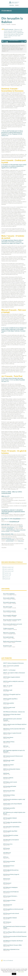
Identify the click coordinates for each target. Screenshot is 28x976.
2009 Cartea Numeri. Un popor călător (12, 945)
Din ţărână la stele (7, 645)
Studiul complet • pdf (8, 569)
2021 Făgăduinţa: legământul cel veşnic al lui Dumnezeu (14, 751)
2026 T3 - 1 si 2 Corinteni (9, 670)
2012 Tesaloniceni (7, 904)
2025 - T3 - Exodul (7, 685)
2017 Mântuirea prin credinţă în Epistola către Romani (14, 813)
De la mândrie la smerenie (9, 611)
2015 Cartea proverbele (9, 861)
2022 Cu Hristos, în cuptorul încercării (12, 733)
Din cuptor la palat (7, 606)
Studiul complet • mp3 (8, 567)
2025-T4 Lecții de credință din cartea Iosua (13, 681)
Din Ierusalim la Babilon (9, 598)
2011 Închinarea (7, 922)
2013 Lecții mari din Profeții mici (11, 891)
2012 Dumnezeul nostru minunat (11, 913)
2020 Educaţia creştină (8, 760)
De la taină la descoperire (9, 602)
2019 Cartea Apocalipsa (9, 790)
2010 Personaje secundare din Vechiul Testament (15, 936)
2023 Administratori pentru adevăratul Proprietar (12, 719)
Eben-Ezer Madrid (14, 3)
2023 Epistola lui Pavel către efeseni (11, 714)
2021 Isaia (5, 746)
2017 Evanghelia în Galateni (10, 818)
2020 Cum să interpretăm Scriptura (11, 769)
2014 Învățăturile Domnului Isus (10, 870)
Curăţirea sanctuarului (8, 628)
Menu (26, 2)
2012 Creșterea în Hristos (9, 900)
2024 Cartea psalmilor (8, 703)
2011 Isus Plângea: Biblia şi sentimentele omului (14, 932)
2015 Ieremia (6, 848)
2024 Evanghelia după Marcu (10, 698)
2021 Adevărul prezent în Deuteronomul (13, 756)
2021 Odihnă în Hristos (8, 741)
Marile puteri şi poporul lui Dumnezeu (12, 641)
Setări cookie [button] (21, 971)
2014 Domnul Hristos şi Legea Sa (11, 874)
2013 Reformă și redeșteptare (10, 887)
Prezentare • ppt (7, 573)
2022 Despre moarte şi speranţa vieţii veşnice (14, 728)
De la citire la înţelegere (9, 593)
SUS (26, 549)
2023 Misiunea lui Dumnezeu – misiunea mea (14, 711)
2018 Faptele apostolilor (9, 808)
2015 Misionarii (7, 852)
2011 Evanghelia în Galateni (10, 917)
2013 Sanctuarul (7, 883)
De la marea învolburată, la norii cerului (12, 624)
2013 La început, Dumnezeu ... (10, 896)
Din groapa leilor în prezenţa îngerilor (12, 619)
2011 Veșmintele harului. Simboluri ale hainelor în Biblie (14, 927)
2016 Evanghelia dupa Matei (10, 831)
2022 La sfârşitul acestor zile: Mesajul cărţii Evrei (14, 724)
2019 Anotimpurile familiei (9, 786)
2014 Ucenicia (6, 878)
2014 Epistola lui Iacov (8, 865)
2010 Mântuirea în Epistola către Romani (13, 940)
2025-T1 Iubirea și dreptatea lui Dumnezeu (13, 663)
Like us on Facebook (8, 960)
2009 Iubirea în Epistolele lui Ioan (11, 949)
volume (25, 41)
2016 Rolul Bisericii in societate (10, 835)
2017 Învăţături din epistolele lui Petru (12, 822)
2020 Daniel (6, 773)
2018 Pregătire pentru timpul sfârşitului (12, 803)
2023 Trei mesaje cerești (9, 707)
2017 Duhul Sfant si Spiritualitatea (11, 826)
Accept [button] (14, 973)
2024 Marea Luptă (7, 690)
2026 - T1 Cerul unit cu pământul (11, 665)
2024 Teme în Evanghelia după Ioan (11, 694)
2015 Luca (5, 857)
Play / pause (2, 41)
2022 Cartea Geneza (8, 737)
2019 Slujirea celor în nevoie (10, 782)
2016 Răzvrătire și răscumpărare (11, 839)
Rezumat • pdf (7, 578)
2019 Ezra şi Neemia (8, 777)
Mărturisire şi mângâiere (9, 632)
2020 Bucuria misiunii (8, 764)
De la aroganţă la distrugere (10, 615)
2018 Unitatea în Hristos (9, 795)
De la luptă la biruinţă (8, 637)
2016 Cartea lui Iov (7, 844)
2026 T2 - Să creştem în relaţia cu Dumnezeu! (14, 672)
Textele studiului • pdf (8, 571)
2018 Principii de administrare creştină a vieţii (14, 799)
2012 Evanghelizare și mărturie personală (13, 909)
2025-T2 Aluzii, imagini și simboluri (11, 677)
